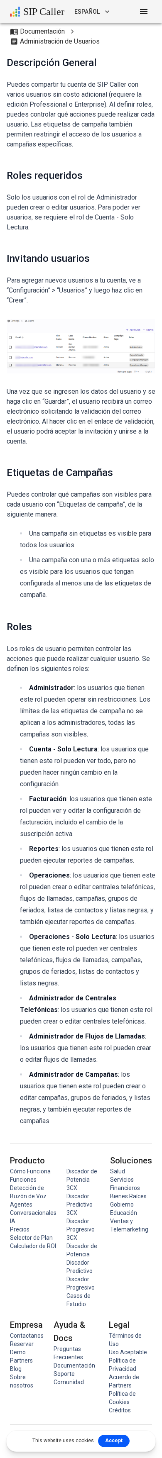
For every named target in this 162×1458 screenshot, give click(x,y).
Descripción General (51, 62)
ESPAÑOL (87, 11)
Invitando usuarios (48, 258)
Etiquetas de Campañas (60, 472)
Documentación (42, 31)
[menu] (143, 11)
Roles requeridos (45, 175)
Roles (19, 627)
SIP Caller (43, 11)
